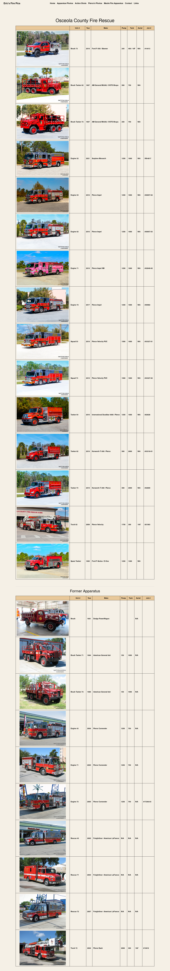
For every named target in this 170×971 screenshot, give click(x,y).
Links (136, 3)
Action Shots (80, 3)
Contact (128, 3)
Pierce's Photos (95, 3)
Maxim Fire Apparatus (113, 3)
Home (52, 3)
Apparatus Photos (65, 3)
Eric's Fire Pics (12, 3)
